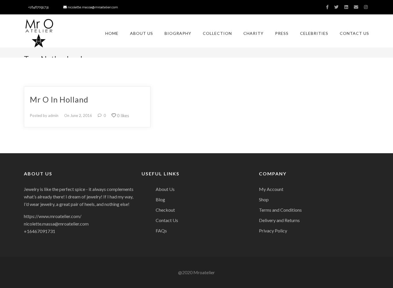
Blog (160, 199)
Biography (178, 33)
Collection (217, 33)
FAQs (161, 230)
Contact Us (354, 33)
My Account (271, 189)
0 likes (123, 115)
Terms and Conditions (280, 210)
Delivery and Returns (279, 220)
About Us (141, 33)
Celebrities (314, 33)
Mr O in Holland (59, 99)
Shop (264, 199)
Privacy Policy (273, 230)
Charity (253, 33)
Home (112, 33)
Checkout (165, 210)
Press (282, 33)
